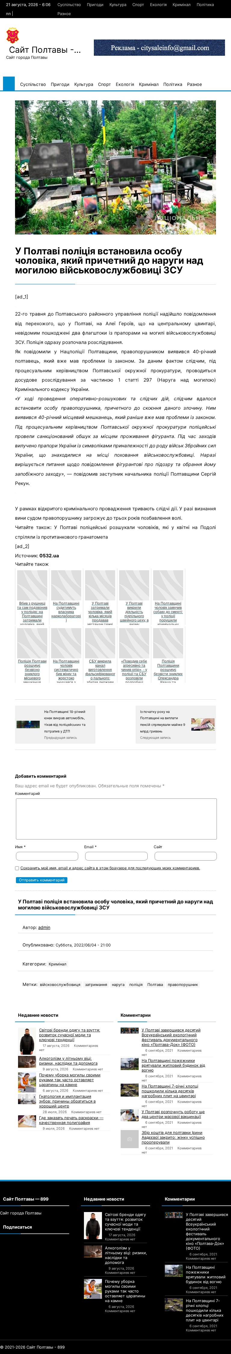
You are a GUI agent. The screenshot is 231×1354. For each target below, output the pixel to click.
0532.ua (49, 556)
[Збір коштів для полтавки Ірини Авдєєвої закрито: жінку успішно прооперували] (130, 1139)
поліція (136, 984)
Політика (205, 4)
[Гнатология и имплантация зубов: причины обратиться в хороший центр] (27, 1099)
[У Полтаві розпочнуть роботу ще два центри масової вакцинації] (130, 1115)
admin (44, 927)
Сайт (158, 847)
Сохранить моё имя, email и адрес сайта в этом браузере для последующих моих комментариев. (110, 868)
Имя (20, 847)
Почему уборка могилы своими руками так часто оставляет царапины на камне (69, 1079)
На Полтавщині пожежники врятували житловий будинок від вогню (173, 1065)
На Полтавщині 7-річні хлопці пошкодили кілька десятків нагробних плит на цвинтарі (170, 1091)
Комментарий (27, 793)
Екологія (158, 4)
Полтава (155, 984)
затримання (96, 984)
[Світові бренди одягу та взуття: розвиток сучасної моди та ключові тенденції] (27, 1041)
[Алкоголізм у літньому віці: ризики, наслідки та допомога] (27, 1062)
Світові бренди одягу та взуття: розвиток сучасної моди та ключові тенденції (69, 1035)
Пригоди (95, 4)
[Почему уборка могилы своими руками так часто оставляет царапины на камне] (27, 1082)
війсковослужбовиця (60, 984)
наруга (118, 984)
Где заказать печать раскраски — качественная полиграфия (71, 1120)
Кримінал (182, 4)
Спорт (138, 4)
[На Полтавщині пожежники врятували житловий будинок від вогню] (130, 1064)
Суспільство (69, 4)
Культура (117, 4)
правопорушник (183, 984)
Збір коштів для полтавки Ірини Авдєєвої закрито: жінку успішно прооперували (173, 1137)
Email (90, 847)
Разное (64, 13)
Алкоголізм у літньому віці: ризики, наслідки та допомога (68, 1061)
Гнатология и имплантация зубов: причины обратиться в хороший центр (67, 1101)
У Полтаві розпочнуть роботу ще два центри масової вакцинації (173, 1114)
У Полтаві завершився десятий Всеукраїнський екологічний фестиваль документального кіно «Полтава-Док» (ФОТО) (171, 1037)
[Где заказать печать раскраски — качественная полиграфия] (27, 1121)
